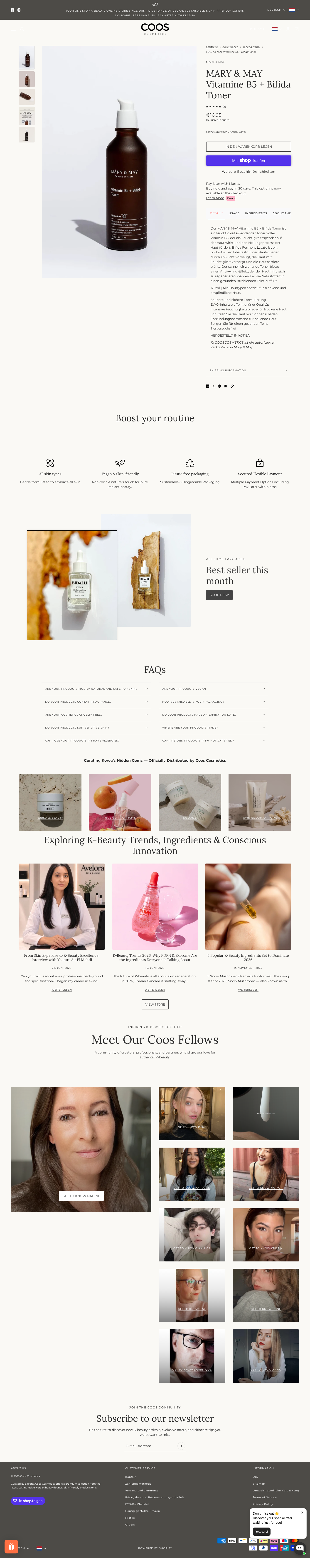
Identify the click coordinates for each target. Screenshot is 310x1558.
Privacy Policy (263, 1504)
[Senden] (181, 1446)
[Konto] (287, 29)
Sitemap (259, 1483)
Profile (130, 1517)
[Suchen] (22, 29)
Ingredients (256, 213)
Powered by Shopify (155, 1548)
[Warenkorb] (296, 29)
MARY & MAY (215, 61)
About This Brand (289, 213)
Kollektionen (230, 47)
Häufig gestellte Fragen (142, 1511)
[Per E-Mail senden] (225, 386)
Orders (130, 1524)
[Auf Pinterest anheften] (219, 386)
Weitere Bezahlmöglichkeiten (248, 172)
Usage (234, 213)
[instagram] (18, 9)
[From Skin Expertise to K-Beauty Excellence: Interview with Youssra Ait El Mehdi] (62, 907)
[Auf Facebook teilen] (207, 386)
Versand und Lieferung (141, 1490)
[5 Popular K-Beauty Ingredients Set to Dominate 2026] (248, 907)
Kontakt (131, 1476)
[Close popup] (302, 1512)
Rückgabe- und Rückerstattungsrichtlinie (155, 1497)
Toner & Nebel (251, 47)
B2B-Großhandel (137, 1504)
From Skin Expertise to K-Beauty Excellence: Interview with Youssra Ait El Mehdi (61, 957)
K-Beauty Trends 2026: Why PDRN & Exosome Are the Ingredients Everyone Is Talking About (155, 957)
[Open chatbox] (300, 1548)
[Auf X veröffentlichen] (214, 386)
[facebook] (12, 9)
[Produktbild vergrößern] (119, 162)
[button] (232, 386)
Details (216, 213)
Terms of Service (265, 1497)
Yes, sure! (262, 1531)
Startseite (212, 47)
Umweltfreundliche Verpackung (276, 1490)
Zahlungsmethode (138, 1483)
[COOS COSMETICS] (155, 29)
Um (255, 1476)
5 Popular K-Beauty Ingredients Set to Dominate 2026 (248, 957)
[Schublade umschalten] (13, 29)
